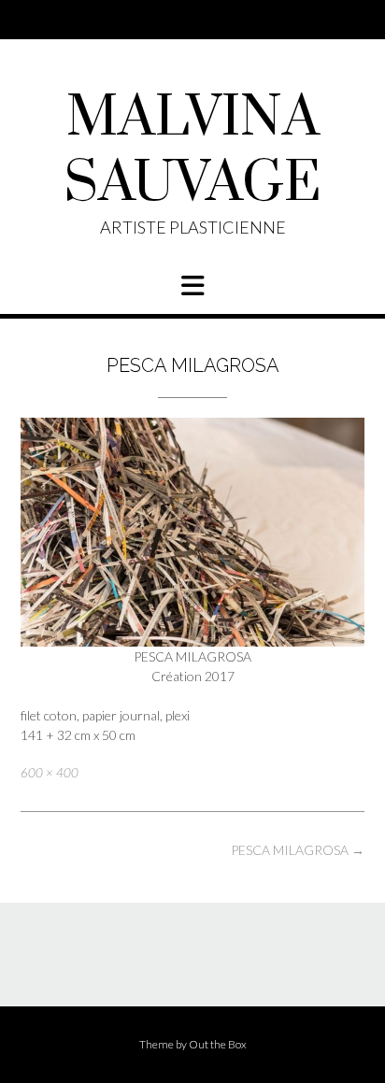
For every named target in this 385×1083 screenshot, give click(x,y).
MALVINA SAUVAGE (192, 151)
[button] (192, 286)
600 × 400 (49, 772)
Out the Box (218, 1044)
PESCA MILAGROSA (297, 850)
